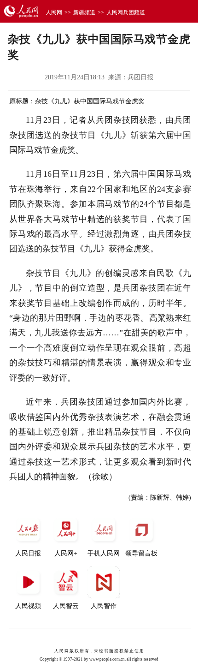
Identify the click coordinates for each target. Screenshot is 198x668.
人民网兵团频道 (125, 12)
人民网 (54, 12)
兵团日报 (140, 77)
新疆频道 (84, 12)
